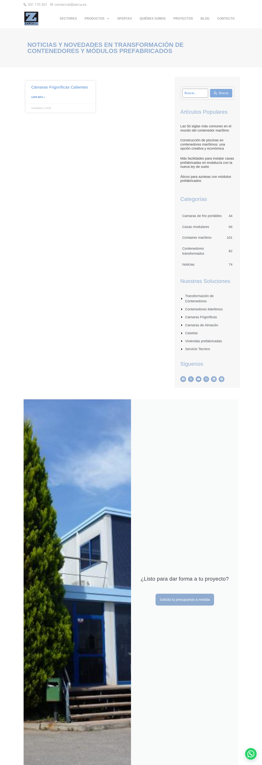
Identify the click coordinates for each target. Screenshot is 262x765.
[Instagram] (206, 379)
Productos (95, 18)
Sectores (68, 18)
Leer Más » (38, 97)
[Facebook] (183, 379)
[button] (251, 754)
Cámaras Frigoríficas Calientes (59, 87)
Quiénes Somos (153, 18)
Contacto (226, 18)
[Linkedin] (214, 379)
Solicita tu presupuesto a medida (185, 600)
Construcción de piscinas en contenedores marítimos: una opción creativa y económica (202, 144)
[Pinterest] (221, 379)
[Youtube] (198, 379)
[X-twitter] (191, 379)
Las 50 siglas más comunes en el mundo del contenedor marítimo (205, 128)
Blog (205, 18)
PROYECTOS (183, 18)
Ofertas (124, 18)
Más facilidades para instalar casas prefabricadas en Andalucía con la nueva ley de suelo (207, 163)
